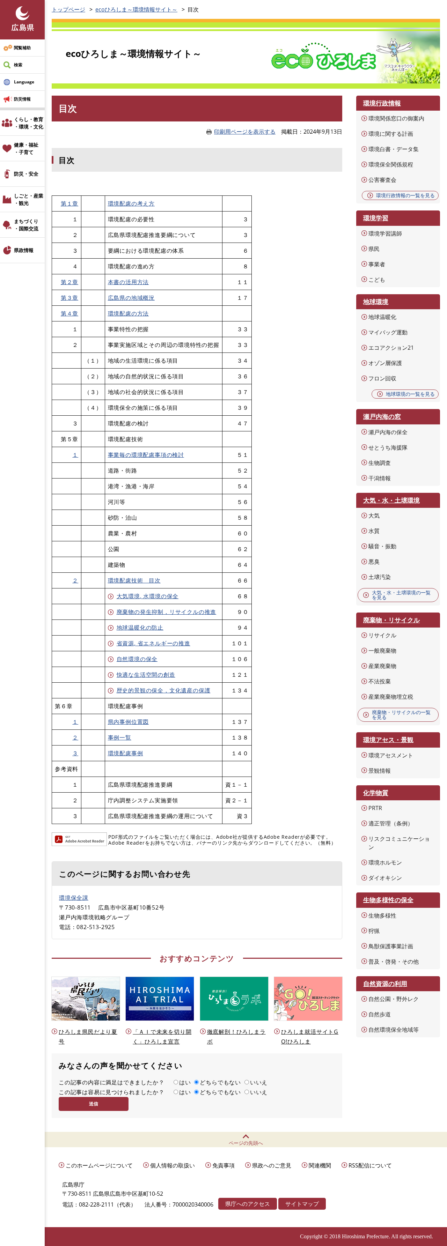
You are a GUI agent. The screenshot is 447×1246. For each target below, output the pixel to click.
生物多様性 (382, 915)
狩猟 (374, 931)
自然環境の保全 (137, 659)
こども (376, 279)
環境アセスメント (390, 755)
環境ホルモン (385, 862)
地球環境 (375, 301)
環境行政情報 (382, 103)
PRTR (375, 808)
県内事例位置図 (128, 722)
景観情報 (379, 770)
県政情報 (24, 250)
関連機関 (320, 1165)
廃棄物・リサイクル (391, 620)
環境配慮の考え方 (131, 203)
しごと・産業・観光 (28, 199)
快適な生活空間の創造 (146, 674)
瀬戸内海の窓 (382, 416)
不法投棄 (379, 681)
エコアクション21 (391, 347)
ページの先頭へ (246, 1143)
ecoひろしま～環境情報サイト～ (136, 9)
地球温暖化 (382, 317)
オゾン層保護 (385, 363)
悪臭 (374, 561)
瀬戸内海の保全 (388, 432)
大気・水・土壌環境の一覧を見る (401, 595)
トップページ (68, 9)
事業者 (376, 264)
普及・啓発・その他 (393, 961)
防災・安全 (26, 173)
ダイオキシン (385, 878)
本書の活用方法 (128, 282)
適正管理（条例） (390, 823)
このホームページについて (99, 1165)
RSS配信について (370, 1165)
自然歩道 (379, 1014)
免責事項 (223, 1165)
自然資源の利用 (385, 983)
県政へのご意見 (271, 1165)
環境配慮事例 (125, 753)
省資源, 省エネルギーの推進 (153, 643)
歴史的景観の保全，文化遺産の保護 (164, 690)
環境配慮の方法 (128, 313)
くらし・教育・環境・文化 (28, 123)
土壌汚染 (379, 577)
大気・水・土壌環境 (391, 500)
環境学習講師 (385, 233)
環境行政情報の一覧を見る (405, 195)
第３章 (69, 298)
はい (185, 1082)
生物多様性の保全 (388, 900)
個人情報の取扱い (172, 1165)
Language (24, 82)
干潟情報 (379, 478)
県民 (374, 249)
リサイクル (382, 635)
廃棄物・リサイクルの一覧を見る (401, 714)
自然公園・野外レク (393, 999)
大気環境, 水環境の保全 (148, 596)
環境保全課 (73, 898)
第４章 (69, 313)
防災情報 (22, 99)
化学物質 (375, 792)
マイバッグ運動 (388, 332)
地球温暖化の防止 (140, 627)
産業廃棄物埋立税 (390, 696)
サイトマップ (302, 1204)
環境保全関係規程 (390, 164)
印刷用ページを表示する (245, 131)
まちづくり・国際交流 (26, 225)
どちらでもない (220, 1082)
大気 (374, 515)
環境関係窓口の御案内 (396, 118)
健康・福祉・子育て (26, 148)
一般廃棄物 (382, 650)
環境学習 (375, 218)
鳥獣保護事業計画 (390, 946)
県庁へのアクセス (247, 1204)
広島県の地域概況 (131, 298)
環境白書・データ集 (393, 149)
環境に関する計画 (390, 134)
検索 (18, 65)
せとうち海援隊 (388, 447)
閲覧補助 (22, 48)
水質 (374, 531)
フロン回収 (382, 378)
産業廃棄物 (382, 666)
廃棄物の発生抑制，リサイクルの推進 (167, 612)
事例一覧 (119, 737)
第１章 (69, 203)
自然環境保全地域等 (393, 1029)
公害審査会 (382, 180)
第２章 (69, 282)
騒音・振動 (382, 546)
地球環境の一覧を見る (410, 394)
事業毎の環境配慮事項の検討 (146, 455)
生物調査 (379, 463)
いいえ (259, 1082)
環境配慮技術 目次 (134, 580)
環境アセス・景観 (388, 739)
